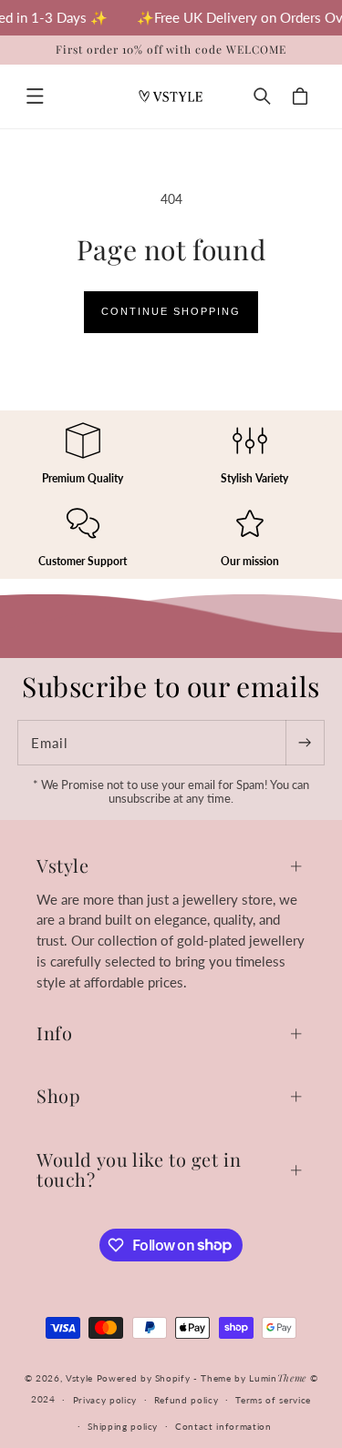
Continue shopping (171, 311)
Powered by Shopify (144, 1377)
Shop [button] (58, 1095)
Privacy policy (105, 1399)
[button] (35, 96)
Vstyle (79, 1377)
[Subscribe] (304, 742)
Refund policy (186, 1399)
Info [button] (54, 1032)
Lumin (277, 1377)
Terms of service (273, 1399)
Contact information (223, 1426)
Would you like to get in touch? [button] (138, 1169)
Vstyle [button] (62, 865)
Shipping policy (123, 1426)
